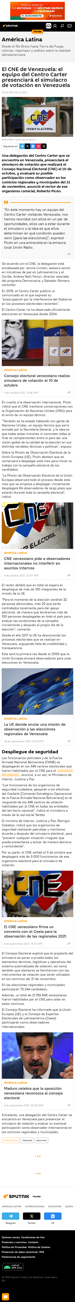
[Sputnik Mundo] (11, 27)
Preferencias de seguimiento (18, 1257)
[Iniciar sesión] (55, 25)
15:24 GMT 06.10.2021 (14, 92)
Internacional (35, 1206)
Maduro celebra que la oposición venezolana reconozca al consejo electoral (33, 1093)
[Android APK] (13, 1267)
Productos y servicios (14, 1242)
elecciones (41, 1140)
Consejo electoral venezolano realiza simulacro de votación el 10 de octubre (37, 380)
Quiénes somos (11, 1237)
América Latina (15, 370)
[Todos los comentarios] (5, 1296)
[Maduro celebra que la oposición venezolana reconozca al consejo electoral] (37, 1055)
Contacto (33, 1242)
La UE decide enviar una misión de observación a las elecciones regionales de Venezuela (35, 729)
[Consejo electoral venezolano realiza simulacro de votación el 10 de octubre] (37, 343)
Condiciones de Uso (33, 1237)
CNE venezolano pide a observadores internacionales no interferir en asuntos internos (37, 563)
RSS (41, 1252)
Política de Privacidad (14, 1247)
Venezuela (27, 1140)
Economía (55, 1206)
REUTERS (8, 139)
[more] (69, 253)
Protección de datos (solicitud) (20, 1252)
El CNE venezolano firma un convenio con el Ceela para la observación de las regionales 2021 (35, 931)
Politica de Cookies (39, 1247)
